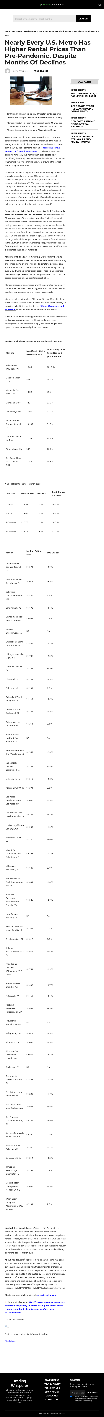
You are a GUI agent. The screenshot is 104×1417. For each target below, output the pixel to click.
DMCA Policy (52, 1392)
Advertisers (52, 1380)
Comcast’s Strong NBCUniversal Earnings (83, 124)
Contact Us (52, 1399)
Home (7, 31)
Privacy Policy (52, 1384)
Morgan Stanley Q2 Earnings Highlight (84, 95)
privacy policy (87, 1401)
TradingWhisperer (20, 71)
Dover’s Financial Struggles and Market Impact (82, 139)
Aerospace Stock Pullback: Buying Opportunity (82, 109)
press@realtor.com (46, 1295)
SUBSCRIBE (92, 1393)
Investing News (78, 90)
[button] (4, 4)
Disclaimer (10, 1341)
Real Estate (17, 31)
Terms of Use (52, 1388)
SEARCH (83, 19)
